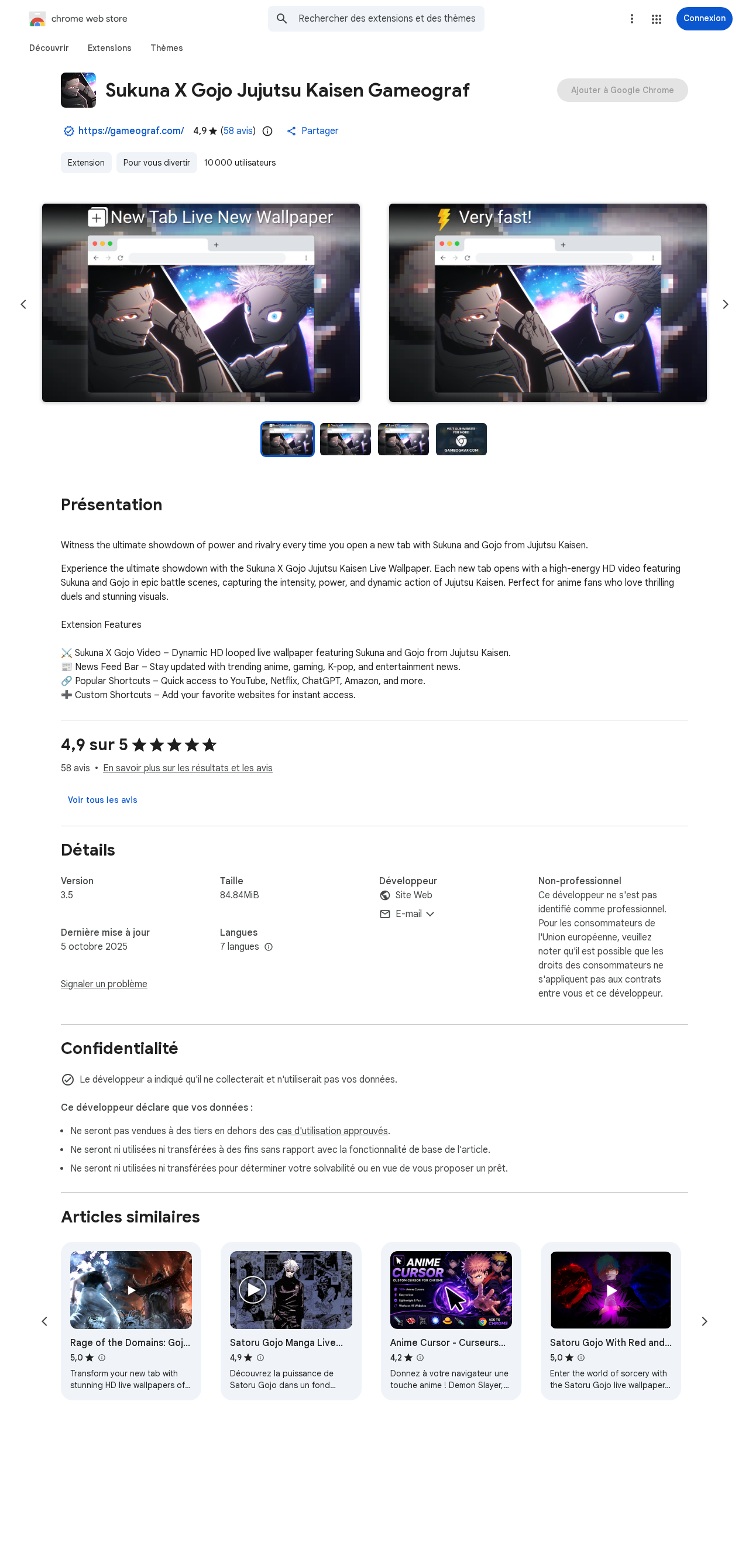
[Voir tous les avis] (103, 800)
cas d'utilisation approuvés (332, 1131)
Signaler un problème (104, 984)
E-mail (409, 914)
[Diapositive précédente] (23, 304)
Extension (86, 162)
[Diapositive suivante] (725, 304)
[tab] (49, 48)
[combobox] (391, 19)
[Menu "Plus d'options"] (632, 18)
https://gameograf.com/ (131, 131)
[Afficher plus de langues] (269, 947)
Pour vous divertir (156, 162)
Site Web (414, 895)
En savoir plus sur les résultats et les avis (188, 768)
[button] (656, 19)
